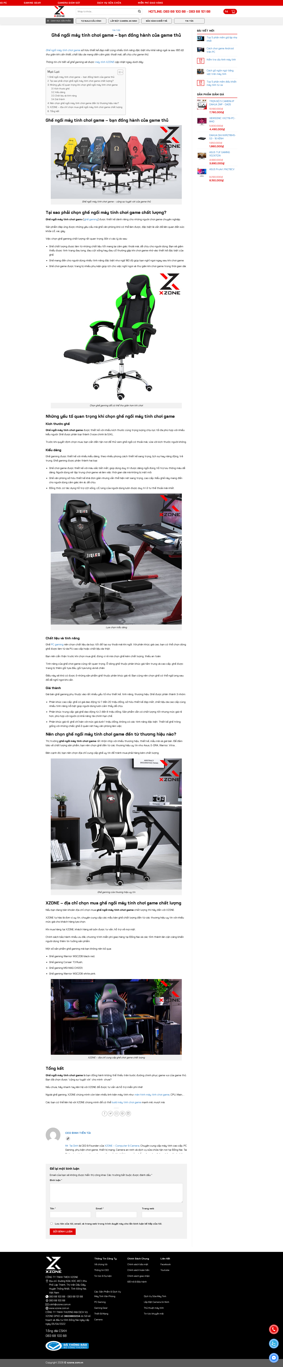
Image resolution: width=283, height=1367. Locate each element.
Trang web (148, 1208)
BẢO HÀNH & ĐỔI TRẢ (156, 21)
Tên (53, 1208)
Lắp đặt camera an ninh (123, 21)
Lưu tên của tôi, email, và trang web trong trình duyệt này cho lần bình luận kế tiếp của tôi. (108, 1223)
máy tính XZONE (104, 62)
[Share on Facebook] (104, 1113)
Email (100, 1208)
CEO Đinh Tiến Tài (78, 1133)
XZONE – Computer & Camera (122, 1145)
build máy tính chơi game (126, 1102)
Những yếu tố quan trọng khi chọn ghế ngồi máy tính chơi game (84, 84)
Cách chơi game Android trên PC (220, 50)
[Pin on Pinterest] (122, 1113)
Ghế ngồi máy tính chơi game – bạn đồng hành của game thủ (81, 76)
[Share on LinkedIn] (128, 1113)
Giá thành (60, 99)
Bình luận (56, 1180)
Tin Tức (189, 21)
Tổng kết (54, 111)
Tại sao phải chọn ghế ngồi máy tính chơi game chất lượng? (82, 80)
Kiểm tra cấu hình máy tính (221, 59)
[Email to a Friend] (116, 1113)
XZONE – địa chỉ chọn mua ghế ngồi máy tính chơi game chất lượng (86, 107)
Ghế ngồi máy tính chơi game (63, 50)
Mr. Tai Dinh (71, 1145)
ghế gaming (91, 219)
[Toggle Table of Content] (118, 72)
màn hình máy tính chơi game (152, 1094)
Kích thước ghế (61, 88)
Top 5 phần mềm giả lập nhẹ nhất (222, 39)
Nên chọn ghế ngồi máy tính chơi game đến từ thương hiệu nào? (84, 103)
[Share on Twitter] (110, 1113)
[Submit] (139, 11)
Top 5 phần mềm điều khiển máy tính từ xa (221, 83)
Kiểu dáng (60, 92)
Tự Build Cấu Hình (91, 21)
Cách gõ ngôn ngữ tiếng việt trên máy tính (220, 72)
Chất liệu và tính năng (66, 95)
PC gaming (57, 644)
